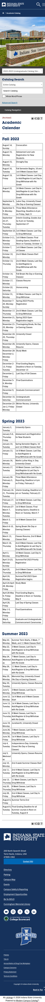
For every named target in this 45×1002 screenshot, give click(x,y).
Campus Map (9, 879)
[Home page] (3, 13)
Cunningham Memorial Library (17, 904)
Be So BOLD (9, 899)
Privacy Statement (10, 972)
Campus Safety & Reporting (16, 889)
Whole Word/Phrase (14, 96)
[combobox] (22, 71)
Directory (8, 869)
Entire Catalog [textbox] (9, 84)
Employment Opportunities (15, 894)
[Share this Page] (35, 118)
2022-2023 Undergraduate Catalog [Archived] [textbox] (23, 71)
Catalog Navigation (13, 110)
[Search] (40, 91)
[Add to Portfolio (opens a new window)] (32, 118)
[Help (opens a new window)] (41, 118)
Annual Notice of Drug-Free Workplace (17, 963)
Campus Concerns (10, 967)
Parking (7, 874)
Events (7, 884)
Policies (6, 955)
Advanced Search (9, 102)
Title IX (6, 959)
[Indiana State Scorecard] (17, 918)
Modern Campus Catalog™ (27, 1000)
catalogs (9, 997)
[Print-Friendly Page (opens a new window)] (38, 118)
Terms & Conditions (10, 976)
